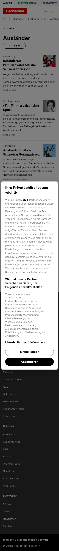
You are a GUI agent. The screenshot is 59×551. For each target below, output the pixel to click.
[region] (29, 275)
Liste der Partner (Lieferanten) (25, 342)
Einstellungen (29, 351)
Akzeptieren (29, 361)
